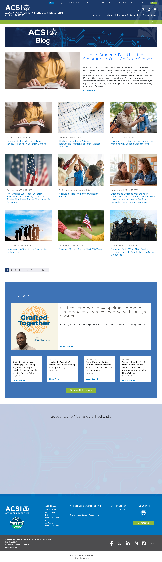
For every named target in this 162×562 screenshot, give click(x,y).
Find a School (134, 3)
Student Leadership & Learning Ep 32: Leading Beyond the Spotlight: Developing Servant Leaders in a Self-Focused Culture (26, 367)
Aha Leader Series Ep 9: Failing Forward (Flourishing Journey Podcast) (62, 365)
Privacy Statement (81, 558)
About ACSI (51, 506)
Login (152, 21)
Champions (149, 15)
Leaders (95, 15)
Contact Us (145, 3)
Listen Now (65, 346)
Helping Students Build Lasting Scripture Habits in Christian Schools (118, 56)
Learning (59, 3)
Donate (154, 3)
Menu (51, 3)
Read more (88, 90)
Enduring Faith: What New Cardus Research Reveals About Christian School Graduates (133, 252)
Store (97, 3)
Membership (88, 3)
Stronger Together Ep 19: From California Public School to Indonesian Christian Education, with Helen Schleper (134, 367)
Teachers (108, 15)
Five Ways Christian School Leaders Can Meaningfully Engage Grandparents (132, 142)
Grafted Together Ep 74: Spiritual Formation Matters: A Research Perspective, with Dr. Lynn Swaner (104, 312)
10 (43, 270)
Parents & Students (128, 15)
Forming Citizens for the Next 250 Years (80, 249)
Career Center (123, 3)
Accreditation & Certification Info (87, 506)
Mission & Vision (52, 518)
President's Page (52, 526)
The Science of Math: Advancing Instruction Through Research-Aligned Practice (80, 144)
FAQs (47, 515)
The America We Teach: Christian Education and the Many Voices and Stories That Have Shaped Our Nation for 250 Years (28, 197)
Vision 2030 (50, 512)
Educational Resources (108, 3)
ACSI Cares (49, 523)
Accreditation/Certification (73, 3)
